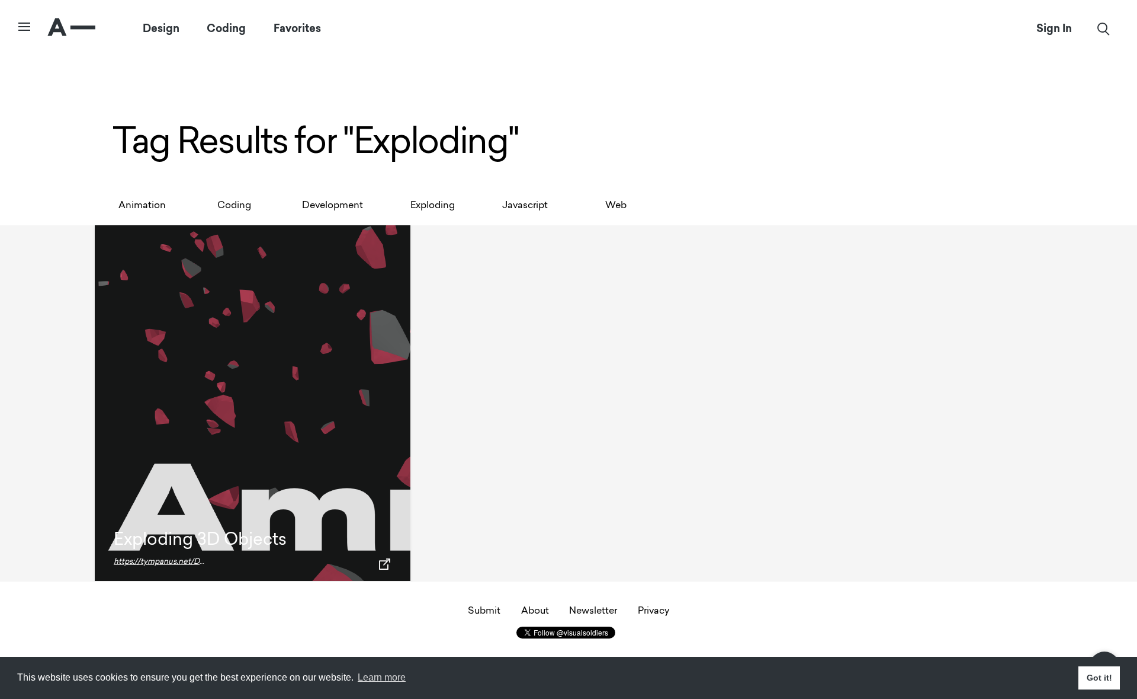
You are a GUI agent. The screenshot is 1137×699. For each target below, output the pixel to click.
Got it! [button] (1099, 677)
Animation (142, 205)
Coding (226, 28)
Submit (484, 611)
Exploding (432, 205)
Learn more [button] (382, 677)
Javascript (525, 205)
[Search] (1103, 28)
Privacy (653, 611)
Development (332, 205)
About (535, 611)
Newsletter (593, 611)
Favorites (297, 28)
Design (161, 28)
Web (616, 205)
